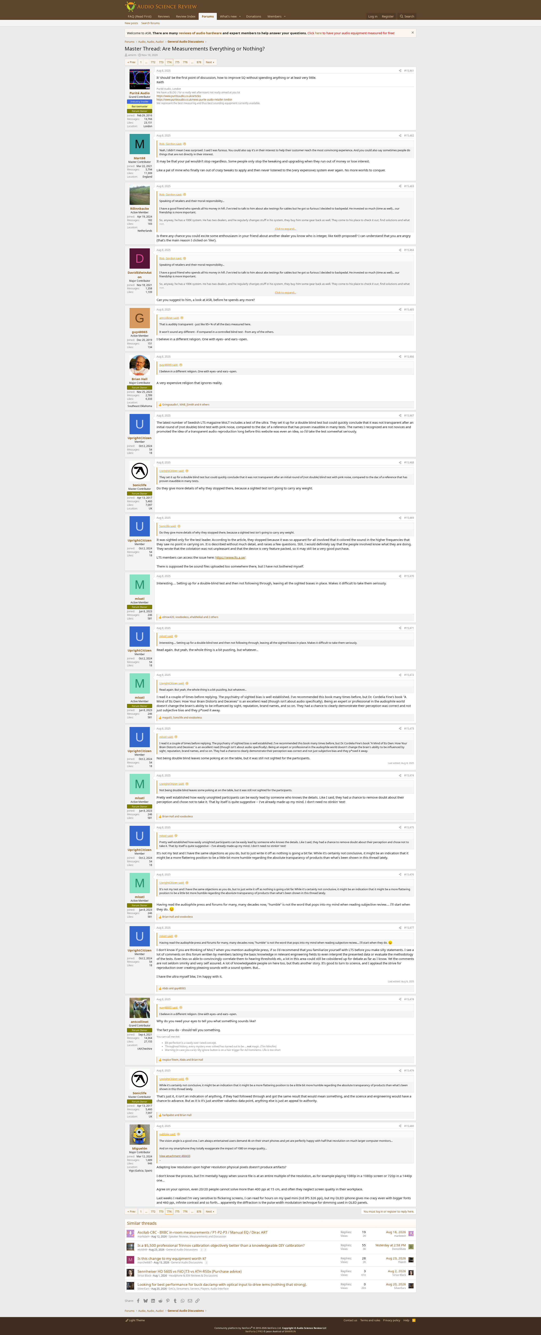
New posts (131, 23)
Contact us (350, 1320)
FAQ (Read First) (140, 16)
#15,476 (409, 874)
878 (199, 62)
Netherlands (145, 231)
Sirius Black (144, 1275)
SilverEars (143, 1288)
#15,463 (409, 186)
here (318, 33)
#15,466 (409, 356)
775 (177, 62)
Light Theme (136, 1320)
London (147, 126)
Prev (132, 62)
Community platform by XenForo (247, 1328)
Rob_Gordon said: (170, 144)
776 (185, 62)
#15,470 (409, 576)
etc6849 (142, 1249)
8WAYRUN (290, 1331)
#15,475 (409, 827)
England (147, 176)
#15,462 (409, 135)
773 (161, 62)
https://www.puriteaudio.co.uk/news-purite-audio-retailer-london (194, 99)
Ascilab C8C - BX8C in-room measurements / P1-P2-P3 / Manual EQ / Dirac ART (203, 1232)
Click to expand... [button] (285, 229)
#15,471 (409, 628)
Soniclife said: (167, 526)
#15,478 (409, 999)
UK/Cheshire (144, 1049)
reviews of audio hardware (201, 33)
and (177, 816)
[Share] (400, 70)
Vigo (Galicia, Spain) (140, 1170)
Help (406, 1320)
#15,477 (409, 927)
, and (182, 717)
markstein (143, 1236)
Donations (253, 16)
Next (209, 62)
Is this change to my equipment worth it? (172, 1258)
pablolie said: (167, 1134)
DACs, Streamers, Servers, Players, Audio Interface (199, 1288)
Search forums (150, 23)
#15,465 (409, 309)
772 (153, 62)
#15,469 (409, 518)
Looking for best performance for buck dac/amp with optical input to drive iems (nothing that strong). (222, 1284)
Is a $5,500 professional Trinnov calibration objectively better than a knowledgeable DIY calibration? (221, 1245)
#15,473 (409, 728)
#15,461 (409, 70)
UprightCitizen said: (171, 471)
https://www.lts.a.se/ (230, 557)
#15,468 (409, 462)
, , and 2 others (190, 617)
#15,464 (409, 250)
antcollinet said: (169, 318)
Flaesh (402, 1262)
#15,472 (409, 675)
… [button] (146, 62)
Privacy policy (391, 1320)
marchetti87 (145, 1262)
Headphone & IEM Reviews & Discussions (193, 1275)
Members (274, 16)
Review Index (185, 16)
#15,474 (409, 775)
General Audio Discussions (182, 1249)
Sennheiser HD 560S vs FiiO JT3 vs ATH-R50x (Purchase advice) (190, 1271)
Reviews (164, 16)
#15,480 (409, 1126)
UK (150, 508)
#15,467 (409, 415)
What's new (228, 16)
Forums (208, 16)
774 (169, 62)
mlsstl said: (166, 636)
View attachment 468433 (174, 1156)
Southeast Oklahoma (140, 406)
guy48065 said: (168, 365)
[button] (240, 16)
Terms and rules (370, 1320)
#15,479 (409, 1070)
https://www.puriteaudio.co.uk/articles (179, 96)
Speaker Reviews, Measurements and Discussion (197, 1236)
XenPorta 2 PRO (254, 1331)
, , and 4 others (185, 404)
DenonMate (399, 1249)
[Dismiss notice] (412, 33)
